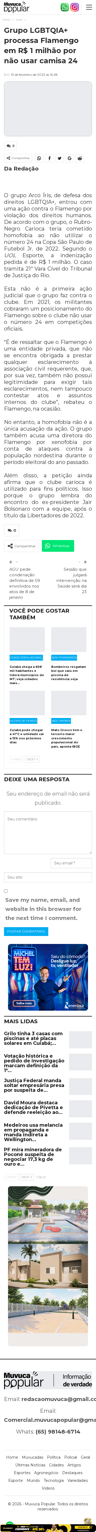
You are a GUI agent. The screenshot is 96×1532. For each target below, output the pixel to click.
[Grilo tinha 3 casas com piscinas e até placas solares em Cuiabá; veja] (80, 1039)
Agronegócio (46, 1472)
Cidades (56, 1465)
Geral (85, 1457)
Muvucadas (32, 1457)
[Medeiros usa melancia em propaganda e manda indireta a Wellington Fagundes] (80, 1131)
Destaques (72, 1472)
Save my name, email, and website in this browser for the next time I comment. (43, 909)
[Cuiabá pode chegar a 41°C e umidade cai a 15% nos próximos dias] (27, 703)
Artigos (74, 1465)
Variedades (77, 1480)
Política (54, 1457)
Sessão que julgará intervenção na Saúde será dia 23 (72, 580)
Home (12, 1457)
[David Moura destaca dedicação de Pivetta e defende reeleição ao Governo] (80, 1108)
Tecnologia (54, 1480)
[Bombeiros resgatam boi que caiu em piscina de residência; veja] (68, 639)
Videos (48, 1488)
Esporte (15, 1480)
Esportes (22, 1472)
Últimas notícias (30, 1465)
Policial (70, 1457)
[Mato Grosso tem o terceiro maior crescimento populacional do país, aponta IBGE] (68, 703)
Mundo (33, 1480)
